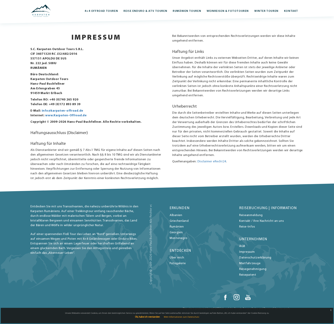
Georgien (176, 232)
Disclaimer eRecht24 (211, 161)
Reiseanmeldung (251, 215)
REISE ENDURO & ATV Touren (145, 11)
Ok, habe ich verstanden (147, 317)
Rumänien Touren (187, 11)
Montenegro (178, 238)
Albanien (176, 215)
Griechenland (179, 221)
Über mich (177, 257)
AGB (242, 246)
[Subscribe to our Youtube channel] (248, 297)
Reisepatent (247, 275)
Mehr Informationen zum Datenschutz (181, 317)
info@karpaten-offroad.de (62, 110)
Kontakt (291, 11)
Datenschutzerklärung (255, 257)
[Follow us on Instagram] (236, 297)
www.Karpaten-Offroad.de (66, 115)
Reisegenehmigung (253, 269)
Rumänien (177, 226)
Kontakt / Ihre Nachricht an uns (261, 221)
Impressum (247, 252)
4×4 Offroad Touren (101, 11)
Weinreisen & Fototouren (228, 11)
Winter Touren (266, 11)
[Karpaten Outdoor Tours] (40, 10)
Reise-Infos (247, 226)
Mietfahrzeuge (249, 263)
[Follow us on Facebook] (225, 297)
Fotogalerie (178, 263)
